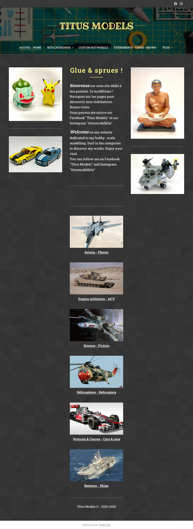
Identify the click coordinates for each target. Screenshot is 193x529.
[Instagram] (181, 4)
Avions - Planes (96, 252)
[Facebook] (175, 4)
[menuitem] (31, 47)
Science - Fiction (96, 345)
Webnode (104, 525)
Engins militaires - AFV (96, 299)
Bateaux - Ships (96, 486)
